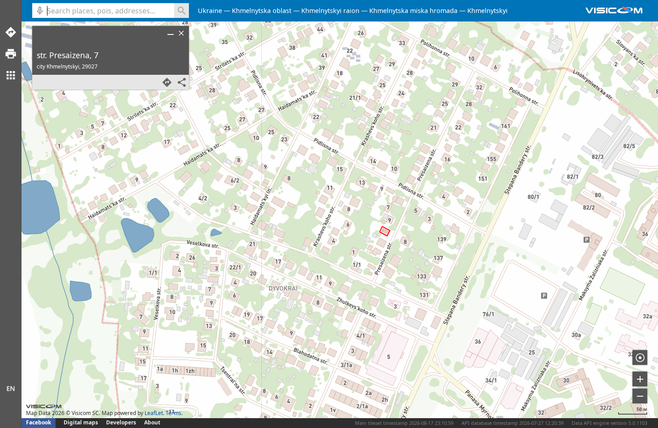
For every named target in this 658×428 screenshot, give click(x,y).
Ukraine (210, 10)
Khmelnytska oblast (261, 10)
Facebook (38, 422)
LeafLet (154, 413)
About (152, 422)
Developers (121, 422)
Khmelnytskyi (487, 10)
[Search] (181, 10)
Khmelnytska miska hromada (413, 10)
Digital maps (81, 422)
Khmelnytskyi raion (330, 10)
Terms (173, 413)
